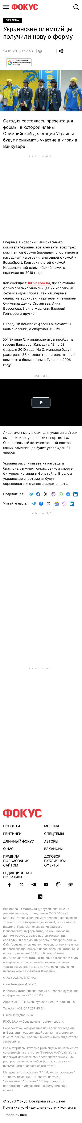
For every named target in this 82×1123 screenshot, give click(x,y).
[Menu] (5, 6)
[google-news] (70, 884)
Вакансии (53, 849)
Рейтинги (12, 834)
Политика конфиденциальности (29, 1107)
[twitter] (22, 884)
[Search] (76, 7)
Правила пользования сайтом (16, 860)
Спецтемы (54, 834)
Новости (11, 826)
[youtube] (46, 884)
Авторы (51, 841)
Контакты (68, 1107)
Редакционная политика (17, 875)
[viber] (58, 884)
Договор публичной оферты (55, 860)
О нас (8, 849)
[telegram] (34, 884)
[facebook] (9, 884)
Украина (12, 20)
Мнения (51, 826)
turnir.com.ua (39, 283)
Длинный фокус (18, 841)
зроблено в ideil (16, 1115)
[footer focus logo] (22, 813)
